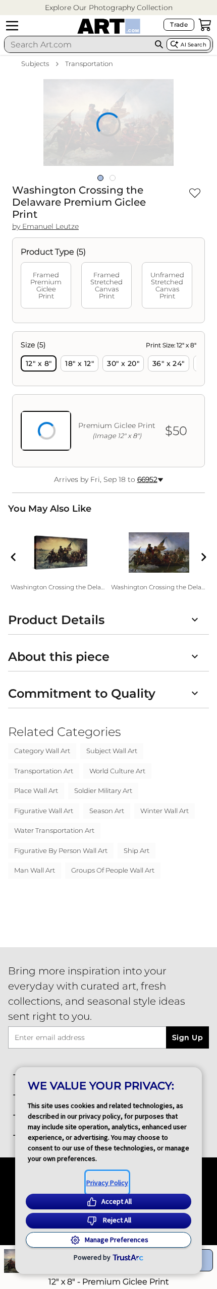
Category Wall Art (42, 751)
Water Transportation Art (54, 830)
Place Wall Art (36, 790)
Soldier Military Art (103, 790)
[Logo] (108, 26)
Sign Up (187, 1037)
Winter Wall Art (164, 811)
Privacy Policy (107, 1182)
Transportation (89, 63)
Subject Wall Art (111, 751)
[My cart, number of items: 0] (205, 25)
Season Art (106, 811)
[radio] (39, 363)
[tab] (46, 285)
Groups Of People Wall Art (112, 870)
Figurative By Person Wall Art (60, 850)
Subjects (35, 63)
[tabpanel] (108, 399)
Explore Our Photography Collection (109, 7)
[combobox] (78, 44)
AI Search (193, 44)
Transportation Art (43, 771)
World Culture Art (117, 771)
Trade (179, 24)
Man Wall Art (34, 870)
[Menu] (12, 26)
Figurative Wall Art (43, 811)
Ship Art (136, 850)
